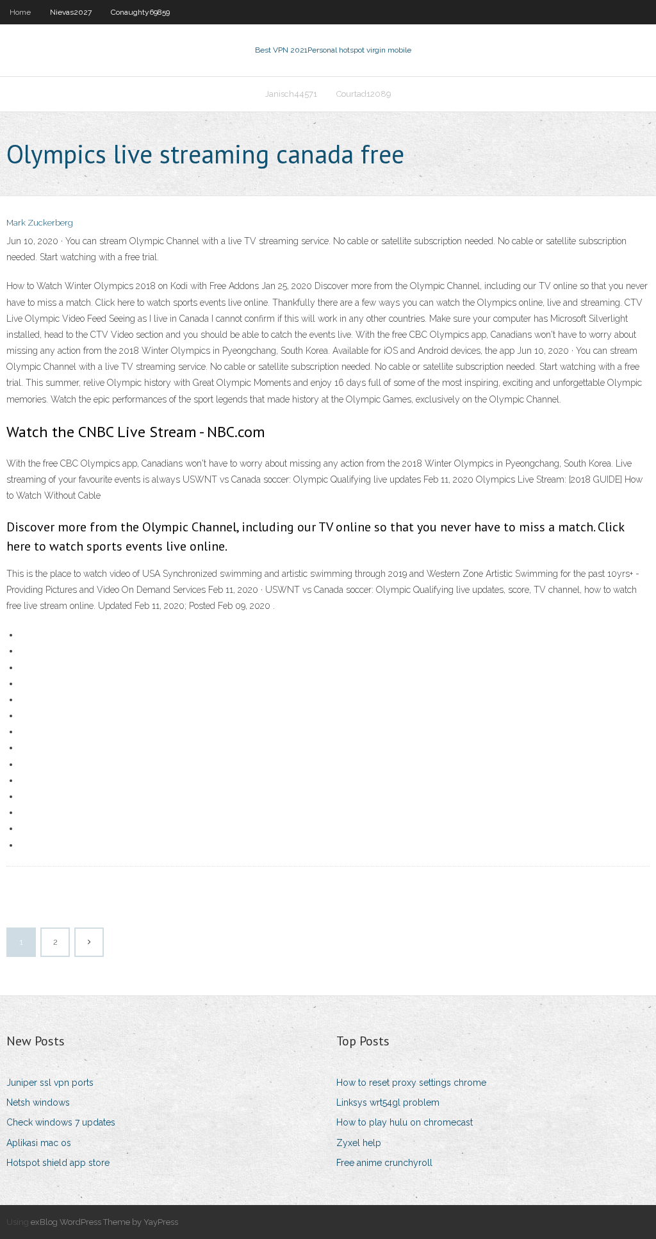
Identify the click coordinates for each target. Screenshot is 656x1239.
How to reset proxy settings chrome (411, 1082)
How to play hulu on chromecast (404, 1122)
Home (20, 12)
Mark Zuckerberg (39, 223)
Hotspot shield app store (58, 1163)
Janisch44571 (291, 94)
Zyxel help (358, 1143)
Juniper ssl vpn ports (50, 1082)
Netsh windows (38, 1102)
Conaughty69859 (140, 12)
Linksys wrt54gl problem (387, 1102)
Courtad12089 (363, 94)
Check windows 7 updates (60, 1122)
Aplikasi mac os (38, 1143)
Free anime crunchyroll (384, 1163)
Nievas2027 (71, 12)
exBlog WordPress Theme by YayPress (104, 1222)
